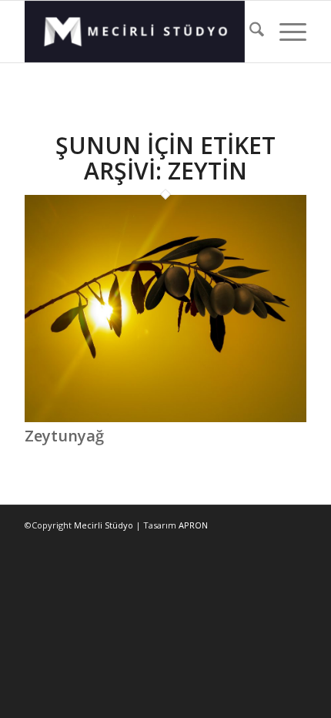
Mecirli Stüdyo (103, 525)
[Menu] (285, 31)
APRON (193, 525)
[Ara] (249, 31)
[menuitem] (249, 31)
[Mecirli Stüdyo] (137, 31)
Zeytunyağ (64, 435)
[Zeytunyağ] (165, 418)
